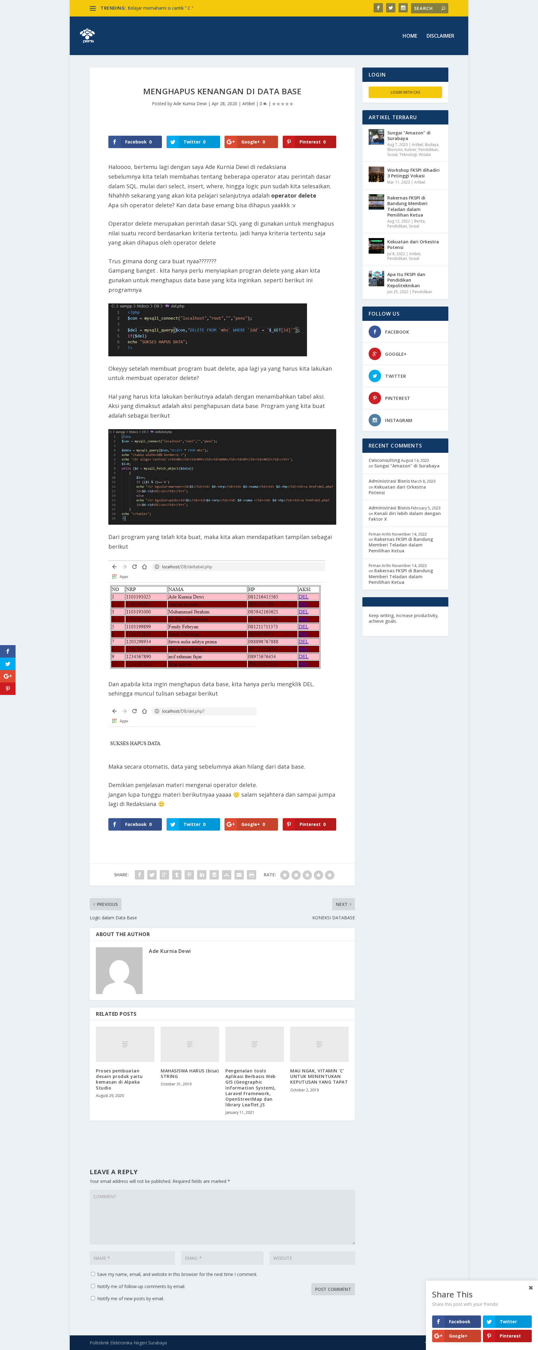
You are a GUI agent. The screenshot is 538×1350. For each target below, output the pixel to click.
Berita (419, 221)
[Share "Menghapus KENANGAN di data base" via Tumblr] (177, 875)
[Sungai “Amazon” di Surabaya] (376, 137)
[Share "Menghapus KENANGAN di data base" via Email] (239, 875)
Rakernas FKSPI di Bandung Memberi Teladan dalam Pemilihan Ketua (407, 206)
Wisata (425, 154)
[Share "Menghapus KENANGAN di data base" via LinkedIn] (202, 875)
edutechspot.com (417, 621)
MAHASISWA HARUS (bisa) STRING (190, 1073)
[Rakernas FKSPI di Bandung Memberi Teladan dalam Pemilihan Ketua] (376, 202)
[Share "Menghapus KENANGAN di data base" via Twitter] (152, 875)
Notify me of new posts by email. (130, 1298)
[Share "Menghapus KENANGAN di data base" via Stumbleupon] (226, 875)
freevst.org (381, 627)
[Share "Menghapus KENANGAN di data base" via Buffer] (214, 875)
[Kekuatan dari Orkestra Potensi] (376, 246)
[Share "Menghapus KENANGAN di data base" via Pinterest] (189, 875)
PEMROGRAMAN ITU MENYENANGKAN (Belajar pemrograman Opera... (200, 8)
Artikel (248, 103)
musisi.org (422, 627)
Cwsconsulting (384, 460)
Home (410, 36)
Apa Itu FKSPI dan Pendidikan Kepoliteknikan (406, 279)
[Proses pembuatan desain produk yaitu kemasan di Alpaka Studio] (125, 1044)
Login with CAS (405, 92)
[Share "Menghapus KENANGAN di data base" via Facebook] (139, 875)
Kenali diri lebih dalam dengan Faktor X (405, 516)
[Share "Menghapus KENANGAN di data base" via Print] (251, 875)
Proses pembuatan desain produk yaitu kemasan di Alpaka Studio (119, 1079)
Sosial (392, 154)
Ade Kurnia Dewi (190, 103)
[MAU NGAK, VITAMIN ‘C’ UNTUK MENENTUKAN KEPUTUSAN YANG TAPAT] (319, 1044)
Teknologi (408, 154)
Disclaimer (440, 36)
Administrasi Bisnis (389, 481)
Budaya (431, 144)
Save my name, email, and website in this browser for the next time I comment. (177, 1274)
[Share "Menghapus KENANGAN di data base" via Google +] (164, 875)
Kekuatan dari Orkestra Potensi (413, 244)
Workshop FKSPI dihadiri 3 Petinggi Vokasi (413, 173)
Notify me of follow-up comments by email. (141, 1286)
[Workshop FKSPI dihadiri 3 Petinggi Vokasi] (376, 174)
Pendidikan (428, 149)
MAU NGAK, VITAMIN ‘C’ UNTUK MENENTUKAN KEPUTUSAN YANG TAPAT (319, 1076)
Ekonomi (395, 149)
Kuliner (410, 149)
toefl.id (402, 627)
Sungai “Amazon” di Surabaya (409, 135)
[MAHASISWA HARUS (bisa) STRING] (190, 1044)
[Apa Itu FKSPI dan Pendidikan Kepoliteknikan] (376, 278)
